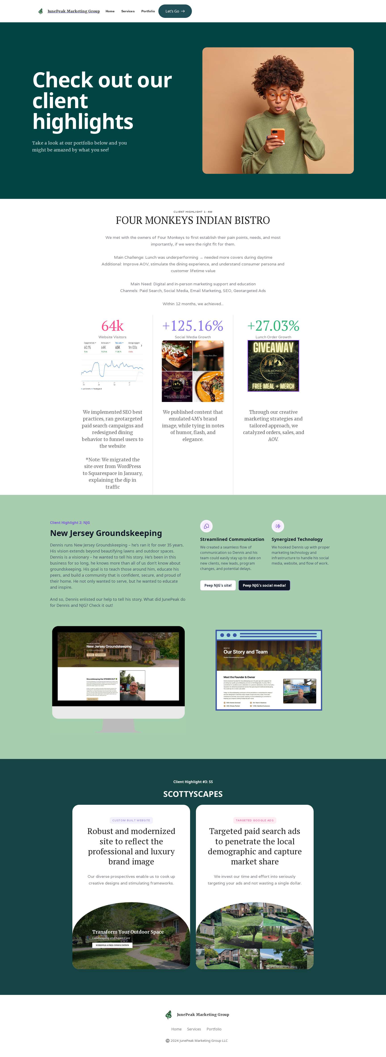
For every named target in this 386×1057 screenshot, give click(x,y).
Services (194, 1029)
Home (176, 1029)
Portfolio (214, 1029)
